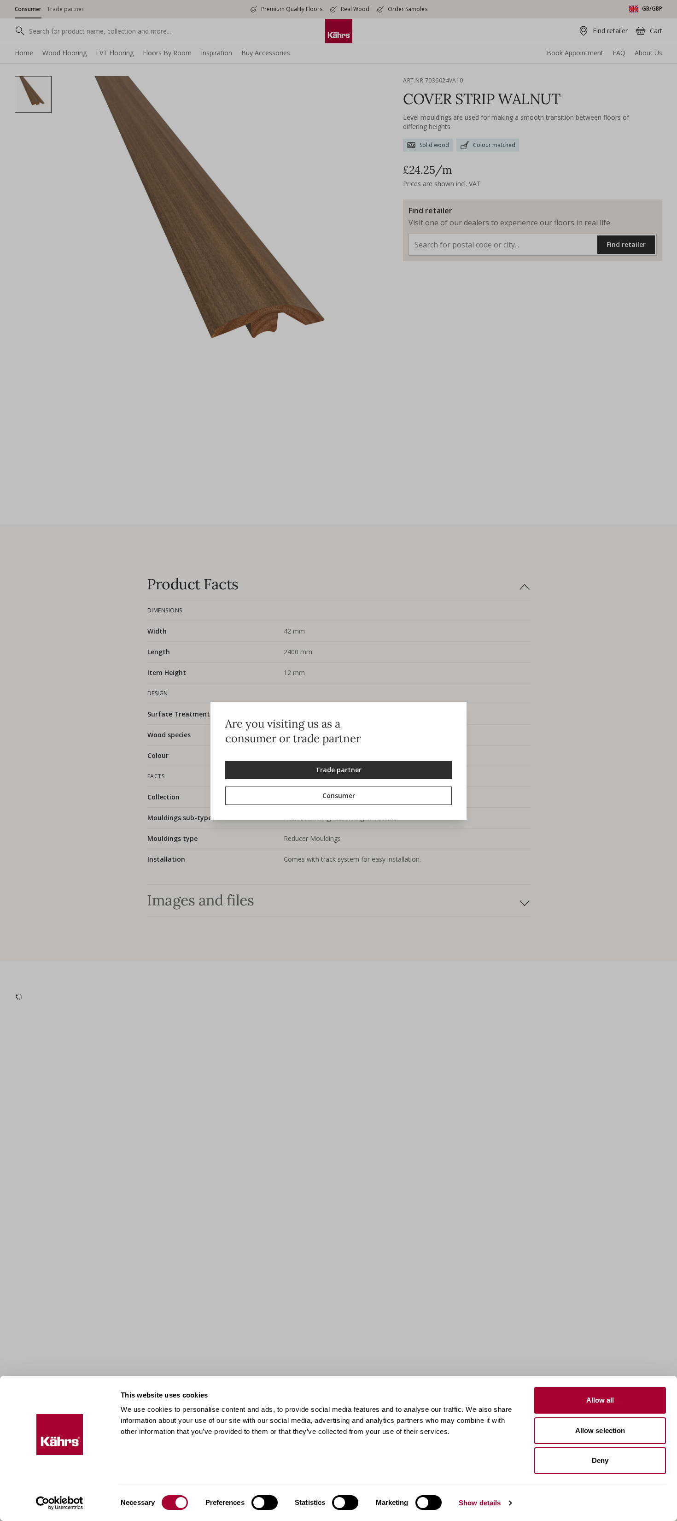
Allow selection (600, 1430)
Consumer (338, 795)
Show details (480, 1503)
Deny (600, 1460)
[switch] (264, 1502)
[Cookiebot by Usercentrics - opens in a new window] (59, 1503)
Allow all (600, 1400)
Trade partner (338, 769)
